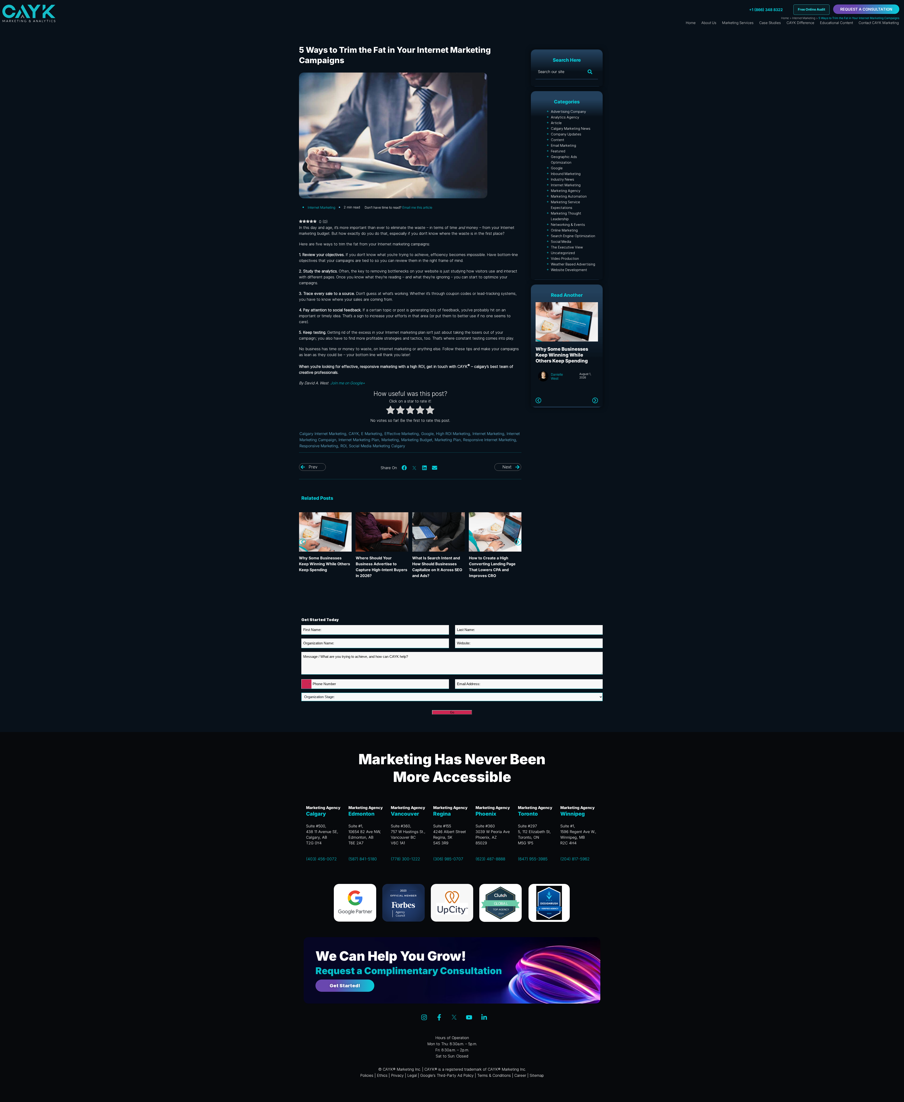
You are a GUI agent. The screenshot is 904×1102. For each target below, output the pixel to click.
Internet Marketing (803, 18)
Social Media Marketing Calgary (377, 445)
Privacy (397, 1075)
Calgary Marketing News (570, 128)
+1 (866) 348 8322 (766, 9)
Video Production (565, 258)
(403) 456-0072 (321, 859)
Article (556, 123)
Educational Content (836, 22)
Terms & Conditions (494, 1075)
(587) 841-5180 (362, 859)
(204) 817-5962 (574, 859)
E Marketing (371, 433)
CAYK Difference (800, 22)
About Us (708, 22)
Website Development (569, 270)
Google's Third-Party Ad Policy (447, 1075)
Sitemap (537, 1075)
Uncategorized (563, 253)
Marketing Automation (569, 196)
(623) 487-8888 (490, 859)
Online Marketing (564, 230)
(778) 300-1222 (405, 859)
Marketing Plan (448, 439)
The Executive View (567, 247)
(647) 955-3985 (533, 859)
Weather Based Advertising (573, 264)
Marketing (390, 439)
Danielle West (557, 382)
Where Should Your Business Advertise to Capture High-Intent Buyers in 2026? (561, 358)
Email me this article (417, 207)
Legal (412, 1075)
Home (785, 18)
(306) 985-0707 (448, 859)
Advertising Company (568, 111)
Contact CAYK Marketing (879, 22)
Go (452, 712)
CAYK (354, 433)
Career (520, 1075)
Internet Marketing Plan (359, 439)
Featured (558, 151)
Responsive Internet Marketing (489, 439)
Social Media (561, 241)
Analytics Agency (565, 117)
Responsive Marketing (318, 445)
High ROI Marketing (453, 433)
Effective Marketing (401, 433)
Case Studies (770, 22)
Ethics (382, 1075)
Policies (366, 1075)
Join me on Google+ (347, 383)
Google (427, 433)
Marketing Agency (565, 190)
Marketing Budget (416, 439)
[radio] (390, 411)
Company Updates (566, 134)
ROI (343, 445)
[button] (405, 467)
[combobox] (306, 684)
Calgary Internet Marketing (322, 433)
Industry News (562, 179)
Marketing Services (738, 22)
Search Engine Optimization (573, 236)
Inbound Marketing (566, 173)
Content (557, 140)
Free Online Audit (811, 9)
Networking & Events (568, 224)
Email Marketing (563, 145)
